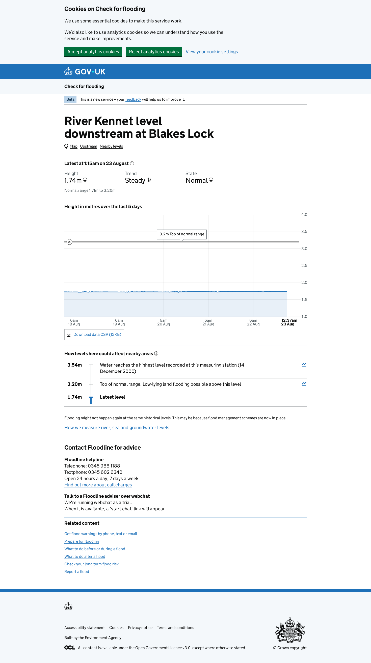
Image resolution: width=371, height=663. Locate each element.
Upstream (88, 146)
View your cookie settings (212, 51)
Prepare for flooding (81, 541)
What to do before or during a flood (94, 548)
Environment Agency (103, 637)
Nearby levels (111, 146)
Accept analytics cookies (93, 51)
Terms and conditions (175, 627)
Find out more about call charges (98, 485)
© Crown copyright (290, 647)
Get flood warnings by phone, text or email (100, 533)
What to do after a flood (84, 556)
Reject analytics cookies (154, 51)
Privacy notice (140, 627)
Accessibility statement (84, 627)
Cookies (116, 627)
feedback (133, 99)
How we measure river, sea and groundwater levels (116, 427)
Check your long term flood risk (91, 564)
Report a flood (76, 571)
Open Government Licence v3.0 (163, 647)
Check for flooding (84, 86)
